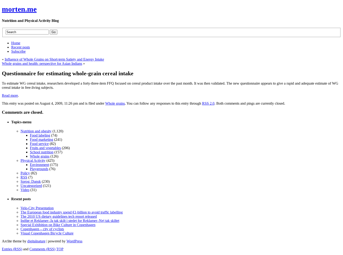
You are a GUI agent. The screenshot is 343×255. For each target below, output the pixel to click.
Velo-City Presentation (37, 208)
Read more (10, 95)
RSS (24, 177)
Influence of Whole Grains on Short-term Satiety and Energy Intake (54, 59)
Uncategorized (31, 186)
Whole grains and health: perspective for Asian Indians (42, 63)
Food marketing (41, 139)
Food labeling (40, 135)
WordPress (74, 241)
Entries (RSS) (12, 249)
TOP (59, 249)
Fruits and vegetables (45, 148)
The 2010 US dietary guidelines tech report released (59, 216)
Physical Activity (33, 160)
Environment (39, 165)
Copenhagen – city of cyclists (42, 229)
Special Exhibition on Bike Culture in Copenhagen (58, 225)
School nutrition (41, 152)
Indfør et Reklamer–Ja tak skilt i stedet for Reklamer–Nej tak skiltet (70, 221)
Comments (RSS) (42, 249)
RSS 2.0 (208, 103)
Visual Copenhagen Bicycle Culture (47, 233)
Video (25, 190)
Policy (25, 173)
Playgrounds (39, 169)
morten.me (19, 9)
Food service (39, 144)
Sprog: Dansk (31, 181)
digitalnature (36, 241)
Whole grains (115, 103)
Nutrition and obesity (36, 131)
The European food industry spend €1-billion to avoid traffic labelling (72, 212)
